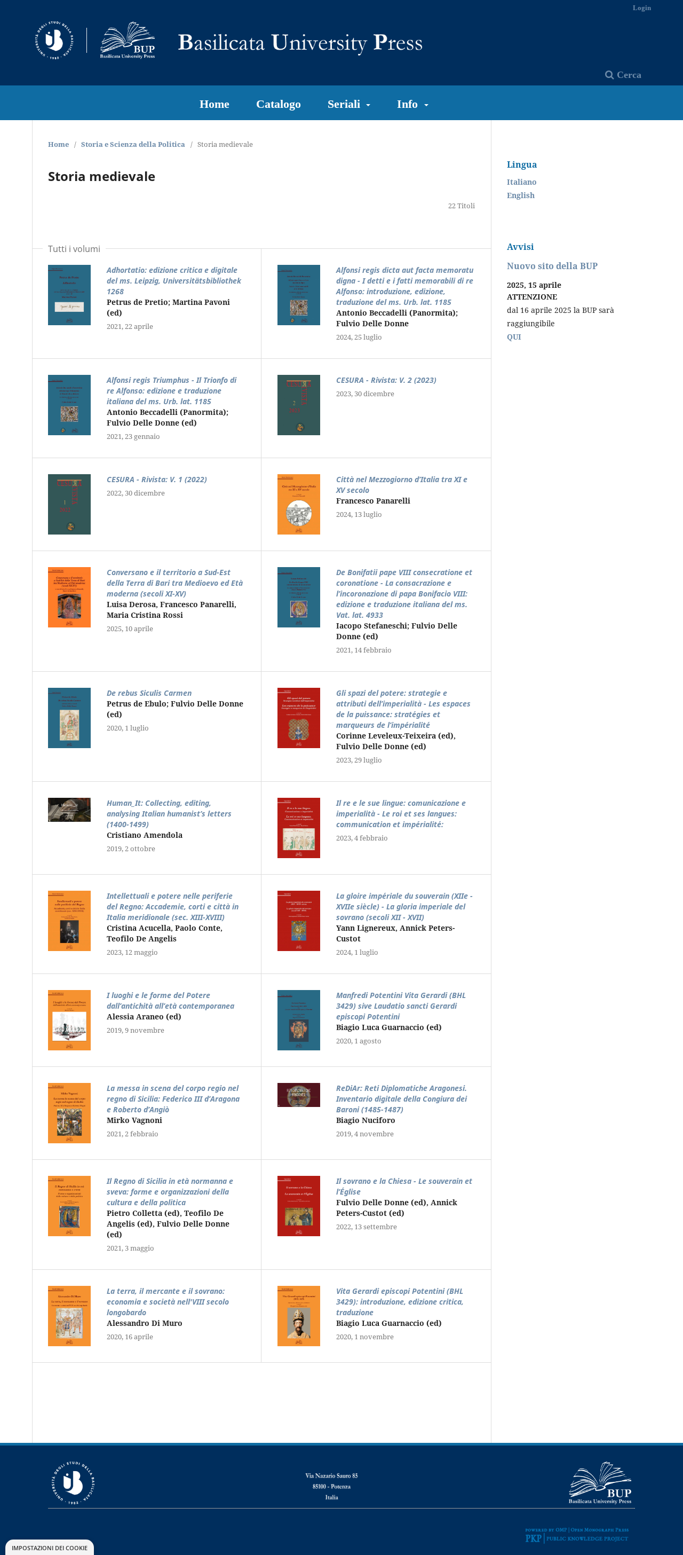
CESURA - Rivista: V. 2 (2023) (386, 380)
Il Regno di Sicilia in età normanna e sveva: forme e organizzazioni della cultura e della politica (170, 1191)
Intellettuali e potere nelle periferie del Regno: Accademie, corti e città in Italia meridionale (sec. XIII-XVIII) (173, 906)
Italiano (522, 182)
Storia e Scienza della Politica (133, 144)
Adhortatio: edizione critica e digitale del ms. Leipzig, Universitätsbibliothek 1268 (174, 280)
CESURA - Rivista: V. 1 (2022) (157, 479)
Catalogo (278, 104)
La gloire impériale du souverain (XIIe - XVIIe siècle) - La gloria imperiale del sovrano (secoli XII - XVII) (404, 906)
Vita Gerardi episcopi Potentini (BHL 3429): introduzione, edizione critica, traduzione (400, 1301)
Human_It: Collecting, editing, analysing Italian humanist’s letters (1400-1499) (169, 813)
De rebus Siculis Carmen (149, 693)
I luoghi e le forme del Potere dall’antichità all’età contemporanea (170, 1000)
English (521, 195)
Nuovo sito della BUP (552, 266)
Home (214, 104)
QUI (514, 337)
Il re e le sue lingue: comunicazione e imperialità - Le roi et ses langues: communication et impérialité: (401, 813)
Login (642, 8)
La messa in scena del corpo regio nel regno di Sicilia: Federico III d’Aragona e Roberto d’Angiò (173, 1098)
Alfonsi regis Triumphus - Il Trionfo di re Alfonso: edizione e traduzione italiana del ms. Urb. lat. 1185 (171, 390)
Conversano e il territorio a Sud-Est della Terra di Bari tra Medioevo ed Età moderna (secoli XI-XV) (175, 583)
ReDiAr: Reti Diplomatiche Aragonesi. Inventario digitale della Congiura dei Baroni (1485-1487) (401, 1098)
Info (409, 104)
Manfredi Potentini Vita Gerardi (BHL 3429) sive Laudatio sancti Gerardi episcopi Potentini (401, 1006)
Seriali (345, 104)
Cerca (627, 74)
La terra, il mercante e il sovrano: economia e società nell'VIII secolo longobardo (168, 1301)
